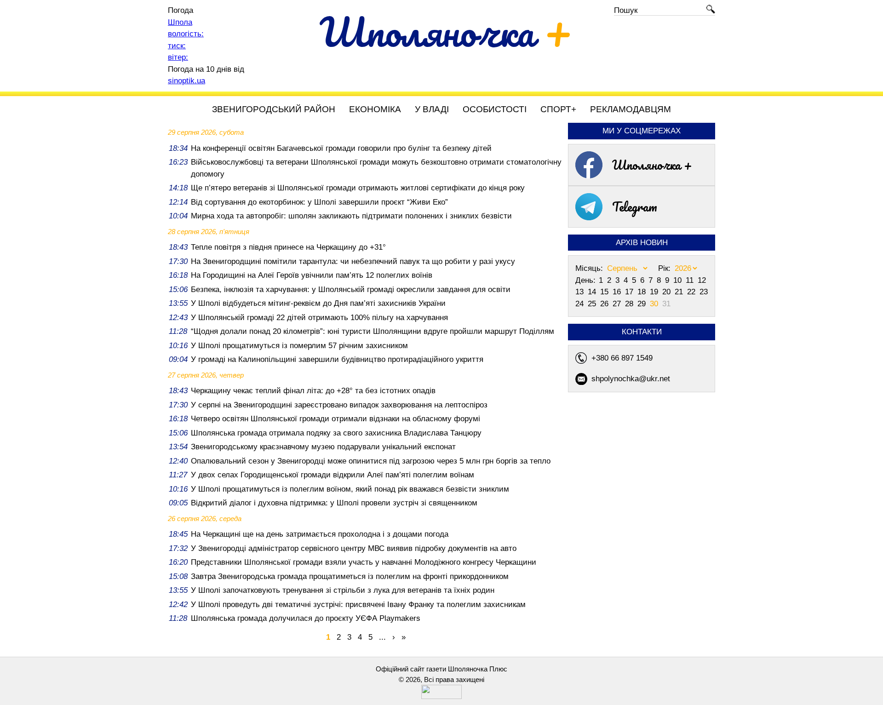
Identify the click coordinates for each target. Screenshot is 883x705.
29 (642, 303)
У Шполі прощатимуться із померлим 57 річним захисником (299, 345)
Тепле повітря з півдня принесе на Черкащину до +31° (288, 247)
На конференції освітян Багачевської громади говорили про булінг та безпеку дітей (341, 148)
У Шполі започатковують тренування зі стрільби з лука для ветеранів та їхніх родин (342, 590)
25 (593, 303)
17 (630, 291)
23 (704, 291)
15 (605, 291)
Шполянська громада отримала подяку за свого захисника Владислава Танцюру (336, 433)
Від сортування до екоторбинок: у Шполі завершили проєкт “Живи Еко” (319, 202)
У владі (432, 109)
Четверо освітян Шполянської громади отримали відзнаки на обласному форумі (335, 418)
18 (642, 291)
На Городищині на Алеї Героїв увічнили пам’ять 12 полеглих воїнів (311, 275)
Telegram (634, 206)
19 (655, 291)
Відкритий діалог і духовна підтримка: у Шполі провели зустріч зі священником (334, 503)
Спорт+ (558, 109)
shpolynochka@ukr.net (630, 378)
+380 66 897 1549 (622, 358)
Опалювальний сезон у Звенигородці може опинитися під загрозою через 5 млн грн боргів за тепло (370, 461)
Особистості (495, 109)
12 (702, 280)
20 (667, 291)
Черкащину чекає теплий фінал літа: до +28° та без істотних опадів (313, 390)
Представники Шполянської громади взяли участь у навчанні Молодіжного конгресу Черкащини (363, 562)
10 (678, 280)
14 (593, 291)
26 (605, 303)
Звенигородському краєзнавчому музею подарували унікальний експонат (323, 446)
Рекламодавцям (630, 109)
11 (691, 280)
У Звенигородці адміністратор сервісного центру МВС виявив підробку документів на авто (353, 548)
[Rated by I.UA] (441, 696)
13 (580, 291)
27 (618, 303)
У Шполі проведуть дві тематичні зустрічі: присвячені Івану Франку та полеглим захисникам (358, 604)
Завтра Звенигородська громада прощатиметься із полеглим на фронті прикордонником (350, 576)
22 (692, 291)
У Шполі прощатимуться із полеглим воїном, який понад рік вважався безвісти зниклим (350, 489)
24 (580, 303)
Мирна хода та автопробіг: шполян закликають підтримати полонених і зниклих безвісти (351, 216)
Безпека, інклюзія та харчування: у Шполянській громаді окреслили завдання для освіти (350, 289)
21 (680, 291)
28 (630, 303)
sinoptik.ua (186, 80)
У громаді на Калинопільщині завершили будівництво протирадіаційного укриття (337, 359)
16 (618, 291)
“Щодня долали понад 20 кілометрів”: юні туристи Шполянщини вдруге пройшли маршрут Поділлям (372, 331)
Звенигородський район (273, 109)
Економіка (375, 109)
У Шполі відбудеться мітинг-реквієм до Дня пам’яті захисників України (318, 303)
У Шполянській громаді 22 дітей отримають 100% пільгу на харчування (319, 317)
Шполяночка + (652, 165)
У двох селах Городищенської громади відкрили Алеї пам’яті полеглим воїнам (332, 474)
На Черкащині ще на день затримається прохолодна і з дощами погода (319, 534)
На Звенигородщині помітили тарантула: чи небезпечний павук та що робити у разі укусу (353, 261)
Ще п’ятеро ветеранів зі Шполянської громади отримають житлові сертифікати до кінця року (358, 187)
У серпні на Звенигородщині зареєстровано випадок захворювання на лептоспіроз (339, 405)
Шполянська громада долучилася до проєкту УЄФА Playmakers (305, 618)
